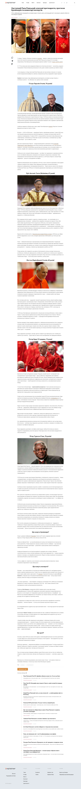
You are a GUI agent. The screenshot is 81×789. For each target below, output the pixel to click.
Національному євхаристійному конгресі (42, 234)
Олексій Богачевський (27, 680)
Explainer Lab (50, 772)
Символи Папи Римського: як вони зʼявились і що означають (39, 718)
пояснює (40, 574)
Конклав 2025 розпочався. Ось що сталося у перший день (39, 702)
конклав (40, 58)
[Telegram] (64, 2)
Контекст (38, 2)
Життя (33, 2)
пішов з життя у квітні (57, 61)
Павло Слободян (14, 17)
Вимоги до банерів (63, 772)
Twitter (36, 774)
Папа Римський (30, 664)
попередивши (54, 398)
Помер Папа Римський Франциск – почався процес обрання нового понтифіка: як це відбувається (41, 751)
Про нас (14, 773)
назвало (51, 126)
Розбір (27, 2)
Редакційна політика (11, 775)
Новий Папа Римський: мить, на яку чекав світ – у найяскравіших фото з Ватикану (43, 693)
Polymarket (33, 536)
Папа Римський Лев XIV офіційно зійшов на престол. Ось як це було (41, 676)
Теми (23, 2)
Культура (45, 2)
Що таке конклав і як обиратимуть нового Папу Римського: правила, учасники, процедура (41, 710)
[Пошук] (75, 3)
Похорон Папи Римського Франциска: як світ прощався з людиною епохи (43, 742)
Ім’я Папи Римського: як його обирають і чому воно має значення (40, 727)
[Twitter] (67, 2)
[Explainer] (10, 2)
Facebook (37, 772)
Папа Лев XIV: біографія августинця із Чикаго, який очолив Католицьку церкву (42, 683)
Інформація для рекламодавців (66, 774)
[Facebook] (62, 2)
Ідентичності (52, 2)
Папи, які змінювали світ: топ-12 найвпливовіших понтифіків (39, 734)
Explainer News (50, 774)
